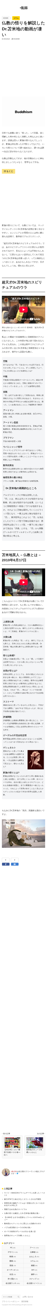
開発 (13, 1261)
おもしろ (34, 1257)
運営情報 (24, 1301)
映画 (13, 1257)
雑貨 (34, 1265)
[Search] (19, 1297)
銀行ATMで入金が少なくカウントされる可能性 (22, 1199)
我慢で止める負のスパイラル (15, 1209)
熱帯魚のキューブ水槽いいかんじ (17, 1235)
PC (12, 1248)
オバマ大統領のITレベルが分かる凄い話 (20, 1231)
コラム (34, 1261)
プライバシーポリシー (10, 1301)
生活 (13, 1274)
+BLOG (23, 8)
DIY (34, 1270)
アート (34, 1248)
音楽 (13, 1265)
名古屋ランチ (13, 1283)
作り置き (13, 1279)
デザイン (13, 1252)
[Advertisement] (23, 71)
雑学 (34, 1274)
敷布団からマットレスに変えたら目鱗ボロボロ (22, 1223)
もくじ (9, 171)
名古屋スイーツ (34, 1283)
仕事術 (34, 1252)
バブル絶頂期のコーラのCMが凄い (17, 1227)
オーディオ (13, 1270)
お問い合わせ (28, 1297)
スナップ (34, 1279)
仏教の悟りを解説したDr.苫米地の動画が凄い (22, 1213)
